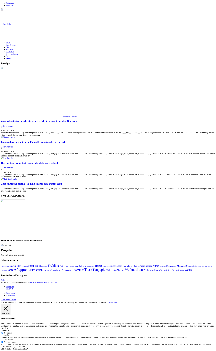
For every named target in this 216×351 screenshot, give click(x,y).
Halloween (82, 266)
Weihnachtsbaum (151, 270)
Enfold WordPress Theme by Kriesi (43, 282)
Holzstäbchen (115, 266)
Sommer (79, 269)
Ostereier (197, 266)
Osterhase (204, 266)
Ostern (12, 269)
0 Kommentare (7, 126)
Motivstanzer (171, 266)
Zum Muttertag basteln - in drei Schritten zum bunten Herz (31, 183)
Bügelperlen (15, 266)
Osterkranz (4, 270)
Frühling (53, 265)
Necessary (8, 333)
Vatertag (120, 270)
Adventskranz (5, 266)
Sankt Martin (47, 270)
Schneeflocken (56, 270)
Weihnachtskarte (166, 270)
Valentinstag (112, 270)
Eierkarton (25, 266)
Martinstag (163, 266)
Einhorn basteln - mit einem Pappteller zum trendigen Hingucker (34, 142)
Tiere (88, 270)
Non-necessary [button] (7, 340)
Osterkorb (210, 266)
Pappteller (24, 270)
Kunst (155, 265)
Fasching (43, 266)
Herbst (98, 265)
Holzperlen (105, 266)
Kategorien (5, 255)
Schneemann (67, 270)
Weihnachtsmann (178, 270)
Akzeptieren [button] (93, 302)
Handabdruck (90, 266)
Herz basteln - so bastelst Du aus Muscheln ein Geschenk (29, 163)
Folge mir (5, 280)
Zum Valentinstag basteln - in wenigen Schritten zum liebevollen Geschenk (39, 121)
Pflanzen (37, 269)
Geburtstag (74, 266)
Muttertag (181, 266)
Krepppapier (145, 265)
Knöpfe (136, 266)
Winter (188, 269)
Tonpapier (99, 270)
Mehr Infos (113, 302)
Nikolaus (189, 266)
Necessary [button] (5, 330)
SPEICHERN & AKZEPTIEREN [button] (14, 349)
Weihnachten (134, 270)
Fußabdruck (64, 266)
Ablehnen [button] (103, 302)
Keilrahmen (128, 266)
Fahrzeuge (34, 265)
